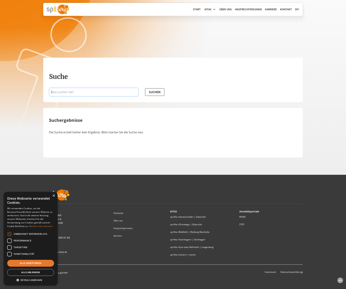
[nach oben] (340, 280)
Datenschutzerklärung (291, 272)
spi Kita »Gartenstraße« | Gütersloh (188, 216)
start (197, 9)
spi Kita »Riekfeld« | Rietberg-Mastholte (190, 232)
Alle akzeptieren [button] (30, 263)
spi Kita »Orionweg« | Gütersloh (186, 224)
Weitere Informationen (41, 226)
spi (297, 9)
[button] (210, 9)
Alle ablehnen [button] (30, 272)
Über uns (225, 9)
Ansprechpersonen (248, 9)
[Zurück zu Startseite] (80, 9)
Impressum (270, 272)
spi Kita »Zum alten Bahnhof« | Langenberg (192, 247)
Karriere (271, 9)
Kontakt (286, 9)
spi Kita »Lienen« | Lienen (183, 254)
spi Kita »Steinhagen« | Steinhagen (187, 239)
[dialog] (31, 238)
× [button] (53, 195)
